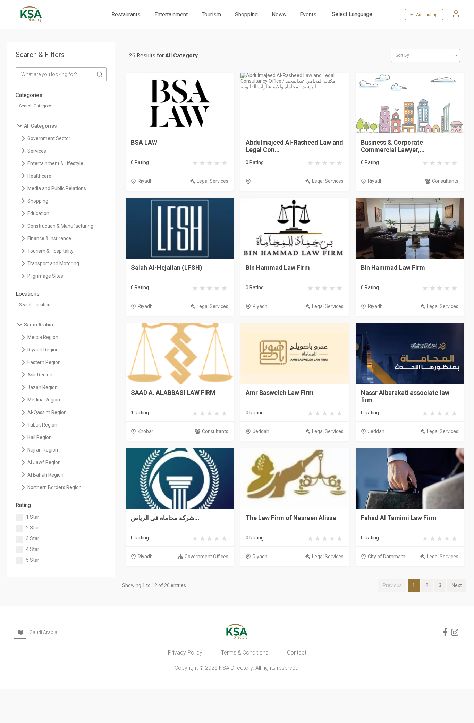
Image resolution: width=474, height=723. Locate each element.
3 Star (32, 538)
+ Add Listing (424, 14)
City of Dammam (386, 556)
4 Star (32, 549)
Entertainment (171, 14)
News (279, 14)
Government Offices (206, 556)
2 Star (32, 527)
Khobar (145, 431)
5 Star (32, 560)
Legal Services (212, 181)
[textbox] (425, 55)
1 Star (32, 517)
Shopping (246, 14)
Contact (296, 652)
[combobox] (425, 55)
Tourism (211, 14)
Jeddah (261, 431)
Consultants (445, 181)
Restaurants (126, 14)
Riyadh (145, 181)
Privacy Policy (185, 652)
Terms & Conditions (244, 652)
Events (308, 14)
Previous (392, 585)
